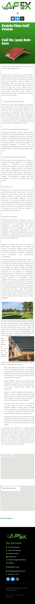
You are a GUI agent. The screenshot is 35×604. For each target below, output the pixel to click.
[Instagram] (22, 19)
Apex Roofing (17, 246)
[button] (17, 13)
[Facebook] (13, 19)
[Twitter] (17, 19)
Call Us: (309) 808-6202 (16, 42)
